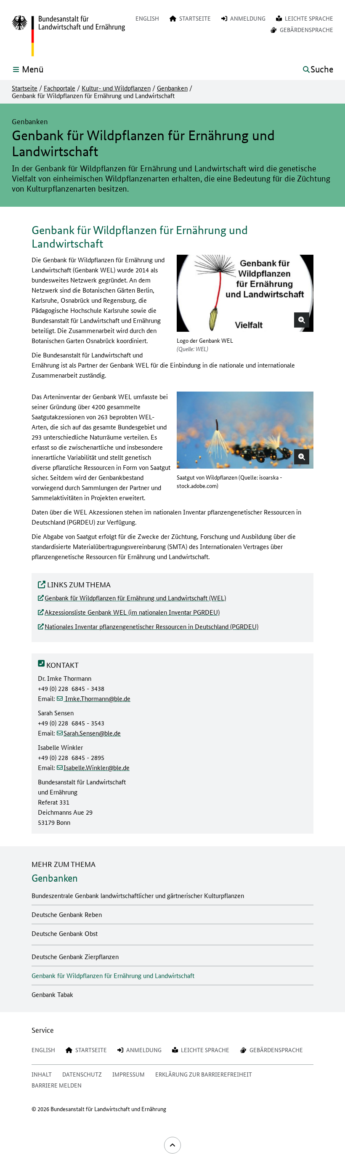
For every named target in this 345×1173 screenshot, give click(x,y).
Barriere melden (57, 1085)
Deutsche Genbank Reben (67, 914)
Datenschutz (82, 1074)
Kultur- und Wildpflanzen (116, 88)
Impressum (128, 1074)
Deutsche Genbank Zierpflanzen (75, 956)
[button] (301, 320)
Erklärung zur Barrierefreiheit (203, 1074)
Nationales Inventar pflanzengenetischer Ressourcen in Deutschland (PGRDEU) (151, 626)
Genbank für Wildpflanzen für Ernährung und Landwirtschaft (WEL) (135, 597)
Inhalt (42, 1074)
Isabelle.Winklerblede (97, 767)
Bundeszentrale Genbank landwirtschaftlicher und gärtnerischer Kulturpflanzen (138, 895)
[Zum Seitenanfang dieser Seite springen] (172, 1145)
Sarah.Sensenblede (92, 732)
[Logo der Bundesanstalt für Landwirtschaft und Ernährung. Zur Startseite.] (68, 36)
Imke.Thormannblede (97, 698)
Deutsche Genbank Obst (65, 933)
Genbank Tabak (52, 994)
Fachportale (59, 88)
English (147, 18)
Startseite (24, 88)
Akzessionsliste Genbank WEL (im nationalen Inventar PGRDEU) (132, 612)
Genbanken (172, 88)
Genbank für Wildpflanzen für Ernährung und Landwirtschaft (113, 975)
